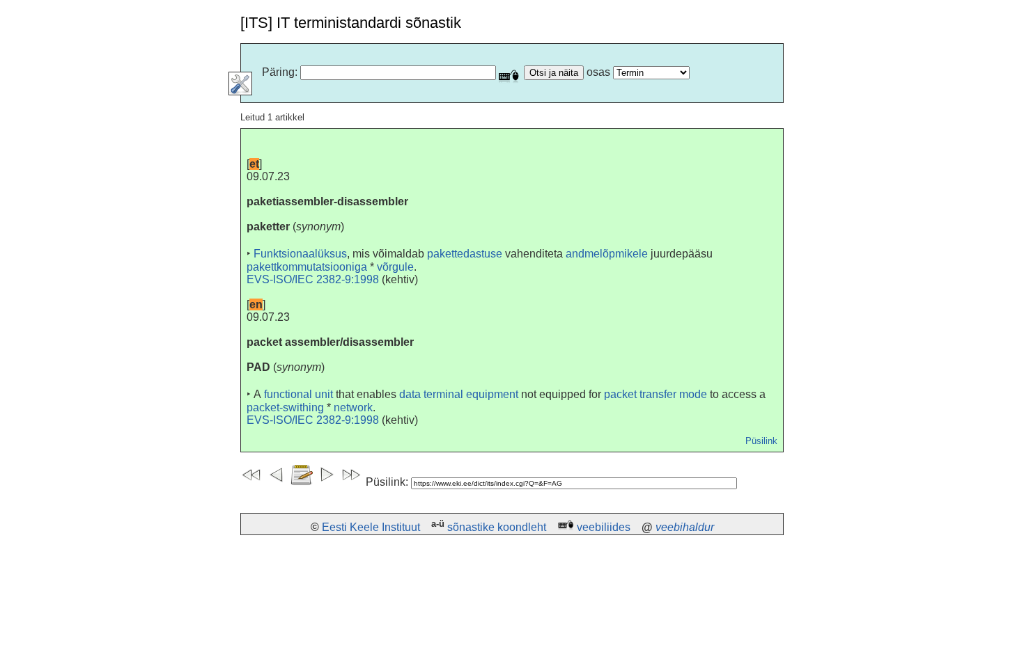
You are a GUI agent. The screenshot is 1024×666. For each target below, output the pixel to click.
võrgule (395, 267)
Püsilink (761, 441)
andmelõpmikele (607, 254)
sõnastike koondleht (496, 527)
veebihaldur (684, 527)
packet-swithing (285, 407)
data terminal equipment (458, 394)
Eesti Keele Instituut (371, 527)
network (353, 407)
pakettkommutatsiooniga (307, 267)
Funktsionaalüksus (300, 254)
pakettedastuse (464, 254)
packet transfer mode (655, 394)
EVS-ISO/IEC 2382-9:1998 (313, 279)
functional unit (298, 394)
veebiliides (603, 527)
